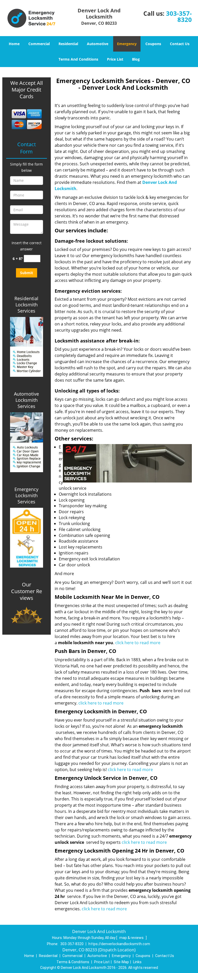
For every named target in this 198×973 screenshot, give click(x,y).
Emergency (127, 43)
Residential (68, 43)
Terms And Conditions (78, 59)
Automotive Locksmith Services (26, 400)
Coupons (153, 43)
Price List (115, 59)
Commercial (39, 43)
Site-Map (121, 962)
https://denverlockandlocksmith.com (119, 944)
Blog (136, 59)
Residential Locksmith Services (26, 304)
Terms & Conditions (72, 962)
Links (137, 962)
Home (14, 43)
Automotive (97, 43)
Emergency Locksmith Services (26, 495)
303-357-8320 (179, 16)
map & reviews (131, 938)
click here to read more (138, 642)
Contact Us (179, 43)
